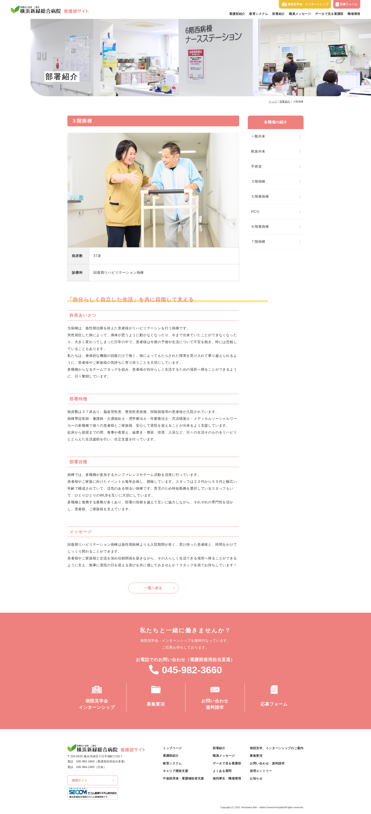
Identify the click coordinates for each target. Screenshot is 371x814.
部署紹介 (278, 13)
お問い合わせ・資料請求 (267, 763)
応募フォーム (349, 4)
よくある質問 (222, 771)
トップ (273, 101)
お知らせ (256, 778)
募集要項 (256, 755)
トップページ (172, 748)
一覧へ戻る (153, 588)
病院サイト (80, 780)
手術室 (256, 166)
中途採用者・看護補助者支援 (183, 778)
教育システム (258, 13)
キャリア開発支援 (175, 771)
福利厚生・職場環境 (227, 778)
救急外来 (258, 151)
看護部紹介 (237, 13)
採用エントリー (261, 771)
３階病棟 (258, 181)
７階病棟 (258, 241)
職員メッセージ (300, 13)
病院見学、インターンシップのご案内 (277, 748)
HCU (255, 211)
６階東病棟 (260, 226)
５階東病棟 (260, 196)
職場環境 (354, 13)
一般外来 (258, 136)
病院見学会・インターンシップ (308, 4)
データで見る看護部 (329, 13)
